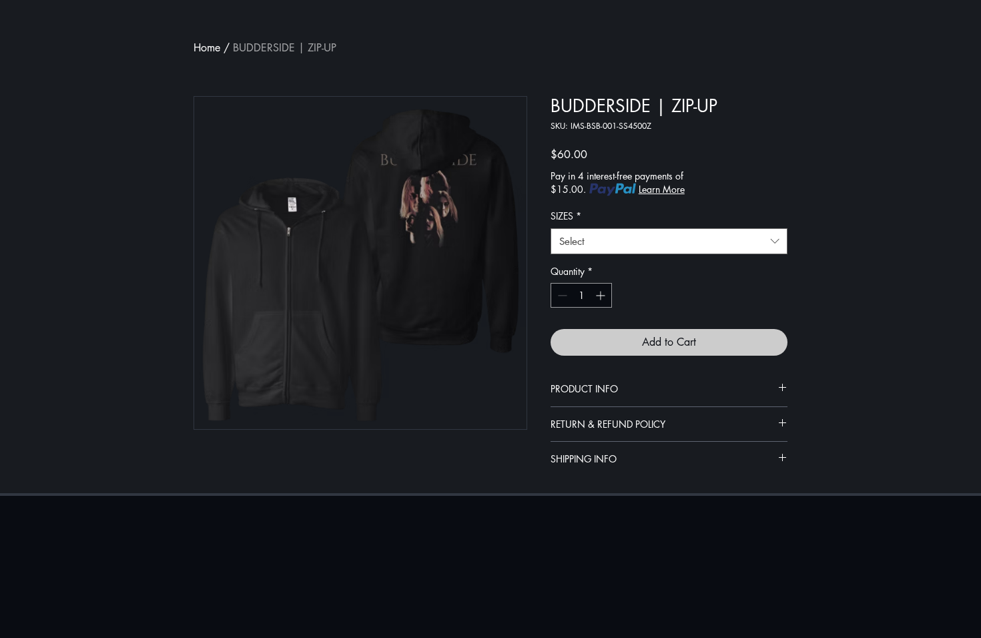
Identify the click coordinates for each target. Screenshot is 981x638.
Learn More (662, 189)
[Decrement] (561, 295)
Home (207, 48)
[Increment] (601, 295)
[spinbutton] (581, 295)
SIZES (566, 216)
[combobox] (669, 241)
